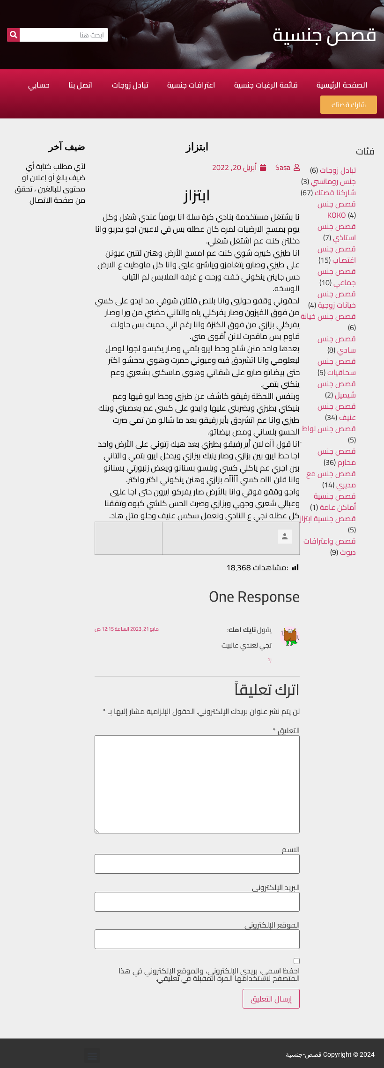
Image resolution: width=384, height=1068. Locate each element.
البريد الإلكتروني (276, 887)
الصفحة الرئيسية (342, 85)
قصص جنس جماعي (337, 276)
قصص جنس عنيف (337, 411)
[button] (92, 1055)
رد (270, 659)
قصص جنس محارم (337, 456)
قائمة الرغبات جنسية (266, 85)
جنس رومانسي (333, 181)
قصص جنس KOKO (337, 209)
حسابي (39, 85)
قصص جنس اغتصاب (337, 254)
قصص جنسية (325, 34)
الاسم (291, 849)
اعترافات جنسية (191, 85)
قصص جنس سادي (337, 344)
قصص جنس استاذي (337, 231)
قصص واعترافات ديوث (329, 546)
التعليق (286, 730)
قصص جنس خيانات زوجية (337, 299)
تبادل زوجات (130, 85)
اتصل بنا (80, 85)
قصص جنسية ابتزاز (328, 518)
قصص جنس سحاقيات (337, 366)
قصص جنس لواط (329, 428)
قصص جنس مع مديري (331, 479)
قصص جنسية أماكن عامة (335, 501)
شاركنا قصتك (335, 192)
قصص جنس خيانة (328, 316)
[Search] (13, 35)
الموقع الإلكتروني (272, 924)
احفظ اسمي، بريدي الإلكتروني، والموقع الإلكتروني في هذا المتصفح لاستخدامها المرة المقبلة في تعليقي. (209, 974)
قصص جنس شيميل (337, 389)
